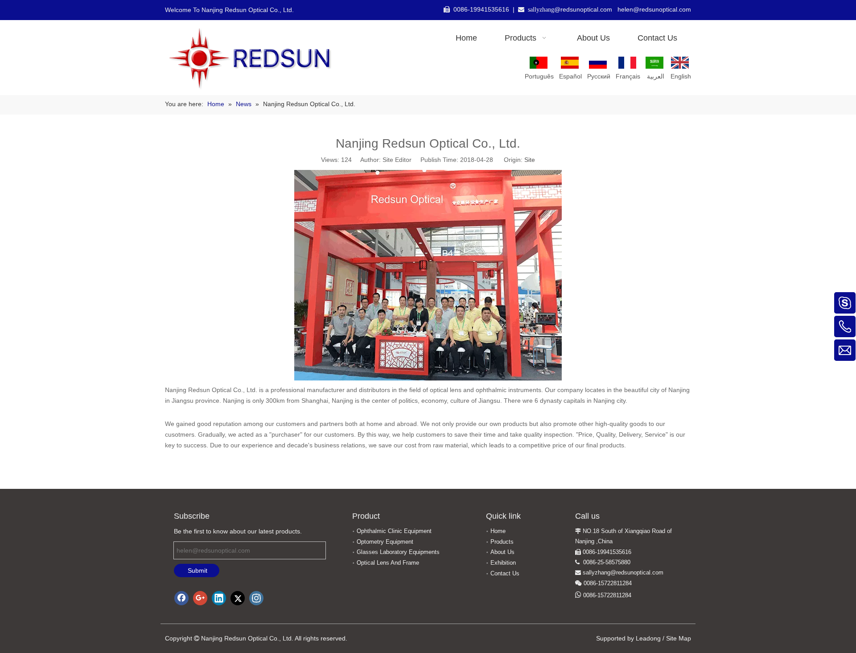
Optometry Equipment (385, 541)
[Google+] (200, 598)
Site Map (678, 638)
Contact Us (504, 573)
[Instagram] (256, 598)
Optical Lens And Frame (388, 562)
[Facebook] (181, 598)
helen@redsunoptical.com (654, 9)
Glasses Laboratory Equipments (398, 552)
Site (529, 159)
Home (498, 531)
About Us (502, 552)
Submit (197, 570)
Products (502, 541)
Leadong (648, 638)
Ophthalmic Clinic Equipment (394, 531)
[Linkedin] (219, 598)
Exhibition (503, 562)
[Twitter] (237, 598)
